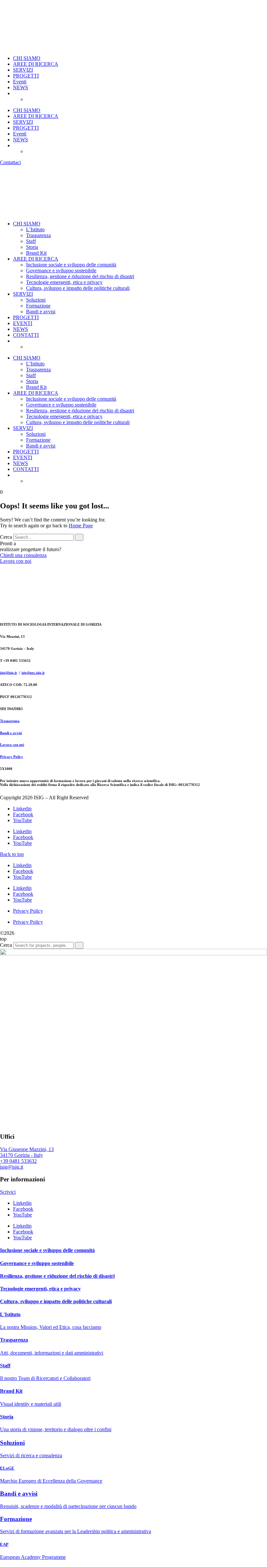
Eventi (19, 81)
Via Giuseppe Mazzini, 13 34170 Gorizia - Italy (27, 1152)
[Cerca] (79, 537)
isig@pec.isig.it (33, 673)
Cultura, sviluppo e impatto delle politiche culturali (78, 288)
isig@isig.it (8, 673)
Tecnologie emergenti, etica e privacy (64, 282)
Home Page (81, 525)
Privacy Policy (11, 757)
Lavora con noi (12, 745)
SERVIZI (23, 70)
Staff (31, 241)
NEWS (20, 87)
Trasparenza (38, 235)
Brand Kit (36, 253)
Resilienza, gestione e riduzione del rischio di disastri (80, 276)
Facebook (23, 814)
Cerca (6, 537)
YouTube (22, 820)
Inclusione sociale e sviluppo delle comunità (71, 264)
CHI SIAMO (26, 58)
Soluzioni (36, 300)
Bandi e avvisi (40, 311)
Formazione (38, 305)
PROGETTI (26, 75)
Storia (32, 247)
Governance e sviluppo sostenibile (61, 270)
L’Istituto (35, 229)
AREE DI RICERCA (35, 64)
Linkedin (22, 808)
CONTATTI (26, 335)
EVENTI (22, 323)
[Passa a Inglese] (42, 99)
